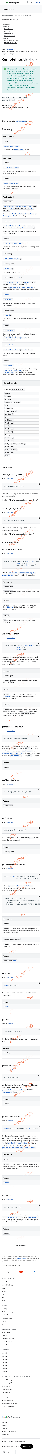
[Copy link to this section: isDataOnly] (13, 1195)
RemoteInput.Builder (11, 146)
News (3, 1294)
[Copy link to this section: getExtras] (12, 973)
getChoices (8, 269)
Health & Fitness (6, 1315)
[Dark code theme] (39, 484)
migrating (10, 83)
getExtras (7, 300)
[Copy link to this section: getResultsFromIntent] (23, 1117)
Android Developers (7, 16)
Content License (21, 1258)
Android (4, 1282)
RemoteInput (21, 121)
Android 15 (5, 1359)
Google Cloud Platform (9, 1431)
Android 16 (5, 1356)
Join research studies (8, 1410)
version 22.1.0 (11, 49)
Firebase (4, 1428)
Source (4, 1291)
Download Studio (7, 1389)
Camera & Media (7, 1318)
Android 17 (5, 1353)
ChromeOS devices (8, 1339)
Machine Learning (7, 1312)
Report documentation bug (10, 1403)
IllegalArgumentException (12, 753)
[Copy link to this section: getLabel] (11, 1020)
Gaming (4, 1309)
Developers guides (7, 1383)
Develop (17, 16)
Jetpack (26, 76)
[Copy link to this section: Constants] (15, 468)
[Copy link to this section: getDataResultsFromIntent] (27, 864)
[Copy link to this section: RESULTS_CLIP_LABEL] (23, 508)
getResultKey (8, 330)
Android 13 (5, 1365)
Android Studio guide (8, 1380)
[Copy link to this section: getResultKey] (15, 1066)
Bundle (24, 228)
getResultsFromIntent (12, 350)
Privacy (4, 1321)
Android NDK (6, 1392)
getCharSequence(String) (18, 1143)
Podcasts (4, 1300)
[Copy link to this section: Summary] (14, 129)
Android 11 (5, 1372)
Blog (3, 1297)
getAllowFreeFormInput (12, 243)
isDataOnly (8, 365)
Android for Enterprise (8, 1285)
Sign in (37, 2)
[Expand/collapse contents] (13, 24)
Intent (11, 208)
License (10, 1441)
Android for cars (7, 1342)
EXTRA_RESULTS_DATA (11, 168)
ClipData (9, 607)
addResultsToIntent (11, 226)
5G (3, 1324)
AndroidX (10, 76)
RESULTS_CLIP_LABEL (11, 183)
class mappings (17, 90)
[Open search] (28, 2)
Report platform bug (8, 1400)
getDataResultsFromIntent (13, 282)
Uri (32, 208)
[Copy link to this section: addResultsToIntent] (21, 634)
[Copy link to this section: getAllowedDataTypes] (23, 780)
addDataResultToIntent (12, 206)
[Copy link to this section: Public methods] (21, 543)
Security (4, 1288)
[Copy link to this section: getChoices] (14, 818)
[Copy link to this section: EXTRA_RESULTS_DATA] (24, 474)
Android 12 (5, 1368)
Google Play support (8, 1407)
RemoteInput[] (24, 226)
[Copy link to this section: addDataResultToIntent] (24, 549)
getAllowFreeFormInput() (13, 371)
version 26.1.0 (11, 553)
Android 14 (5, 1362)
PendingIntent (9, 340)
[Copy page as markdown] (33, 59)
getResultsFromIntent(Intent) (21, 288)
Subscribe (27, 1446)
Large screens (6, 1332)
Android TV (5, 1345)
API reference (8, 9)
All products (5, 1434)
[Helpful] (13, 19)
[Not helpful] (16, 19)
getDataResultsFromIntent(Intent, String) (18, 1148)
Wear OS (4, 1335)
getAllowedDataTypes (11, 259)
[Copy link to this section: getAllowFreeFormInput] (25, 727)
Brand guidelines (20, 1441)
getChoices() (9, 373)
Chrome (4, 1425)
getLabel (7, 315)
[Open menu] (3, 2)
